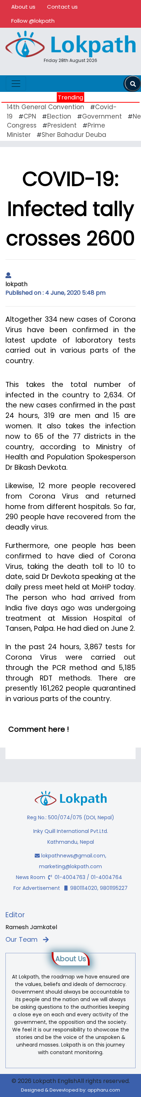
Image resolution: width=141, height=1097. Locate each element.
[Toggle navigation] (16, 83)
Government (102, 116)
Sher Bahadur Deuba (74, 134)
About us (23, 6)
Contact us (62, 6)
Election (59, 116)
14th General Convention (45, 107)
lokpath (16, 284)
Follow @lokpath (33, 20)
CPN (30, 116)
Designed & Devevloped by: (70, 1090)
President (62, 125)
